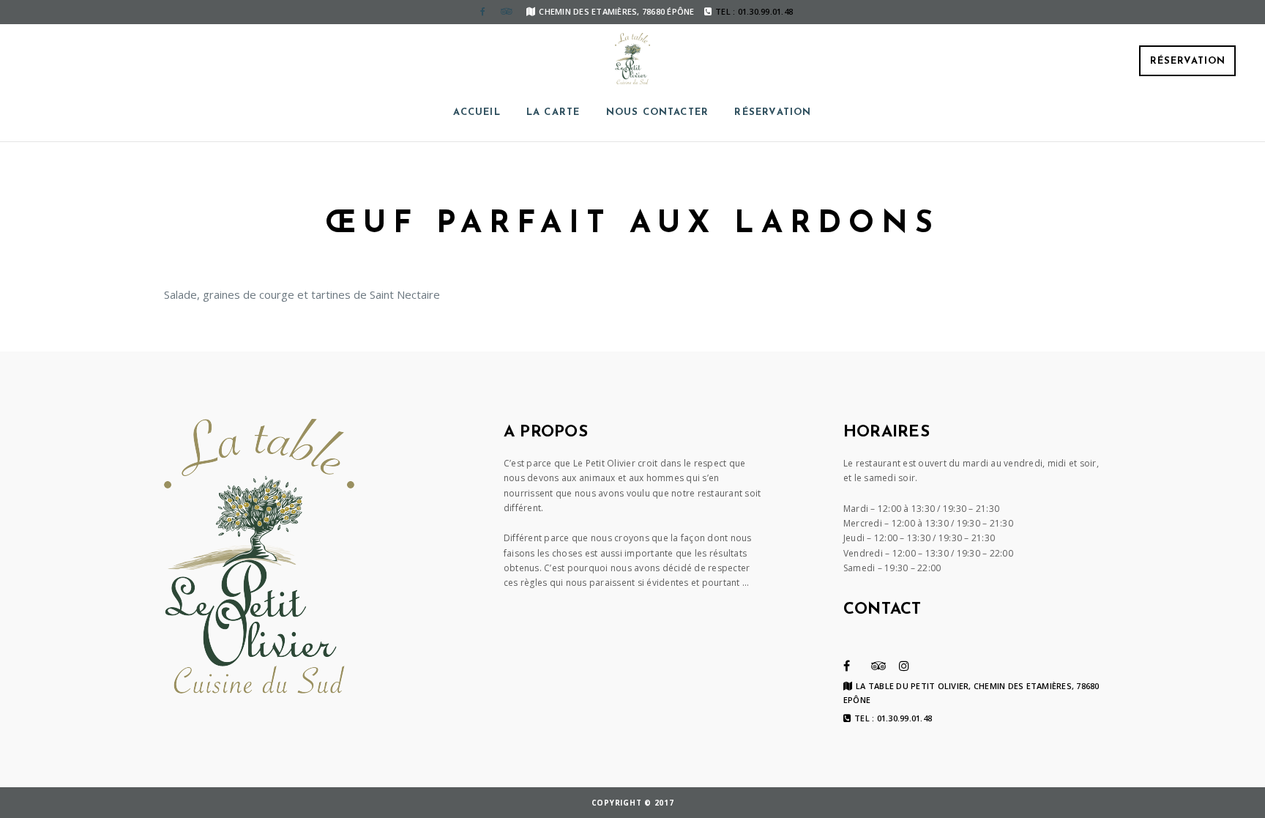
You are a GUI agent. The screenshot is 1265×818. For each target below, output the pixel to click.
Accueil (476, 112)
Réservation (1187, 61)
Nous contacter (657, 112)
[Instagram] (904, 666)
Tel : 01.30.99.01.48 (893, 718)
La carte (553, 112)
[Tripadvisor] (506, 11)
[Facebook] (482, 11)
